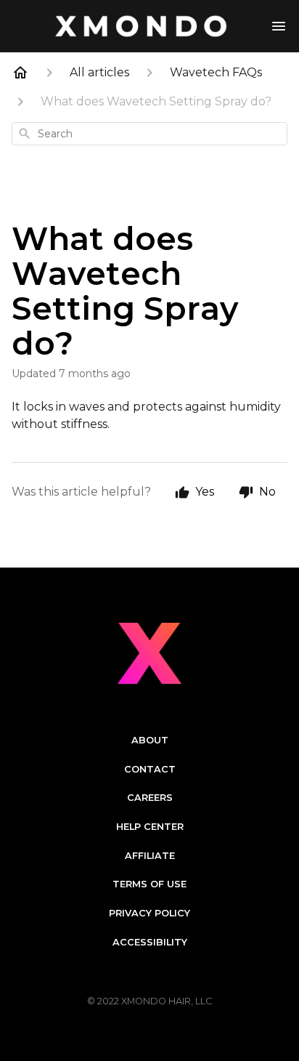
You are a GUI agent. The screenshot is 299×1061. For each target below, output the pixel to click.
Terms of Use (149, 884)
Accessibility (149, 942)
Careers (150, 797)
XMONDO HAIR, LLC (166, 1001)
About (149, 740)
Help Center (150, 826)
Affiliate (150, 855)
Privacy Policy (149, 913)
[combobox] (149, 133)
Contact (150, 769)
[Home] (20, 72)
